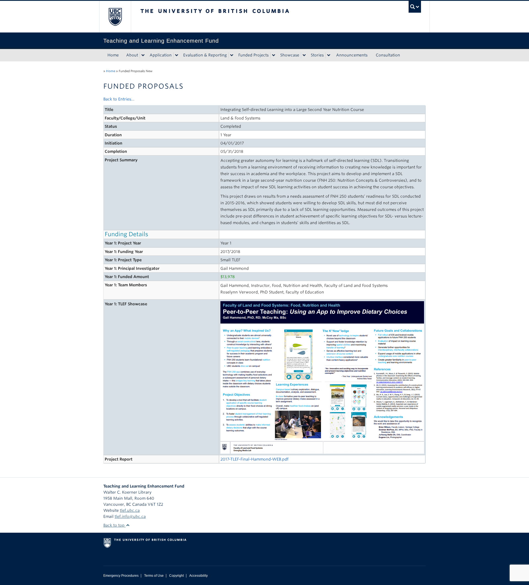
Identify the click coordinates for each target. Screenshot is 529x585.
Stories (317, 55)
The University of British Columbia (115, 16)
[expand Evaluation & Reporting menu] (231, 55)
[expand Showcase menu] (304, 55)
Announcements (352, 55)
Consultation (388, 55)
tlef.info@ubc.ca (130, 516)
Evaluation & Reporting (205, 55)
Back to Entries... (118, 99)
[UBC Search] (415, 7)
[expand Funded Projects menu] (273, 55)
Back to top (114, 525)
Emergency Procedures (121, 576)
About (132, 55)
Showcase (289, 55)
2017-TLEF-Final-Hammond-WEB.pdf (254, 459)
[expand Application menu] (176, 55)
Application (161, 55)
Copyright (176, 576)
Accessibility (198, 576)
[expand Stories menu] (328, 55)
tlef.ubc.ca (130, 510)
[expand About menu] (143, 55)
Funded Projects (253, 55)
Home (113, 55)
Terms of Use (154, 576)
